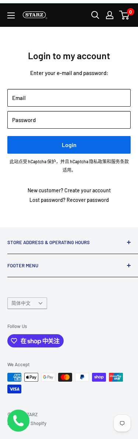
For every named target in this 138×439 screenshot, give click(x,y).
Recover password (88, 200)
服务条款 (120, 161)
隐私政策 (98, 161)
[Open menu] (11, 15)
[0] (124, 15)
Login (69, 144)
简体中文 (21, 303)
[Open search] (95, 15)
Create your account (87, 190)
